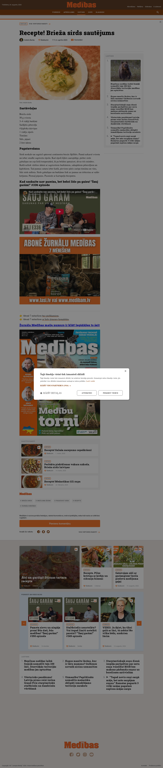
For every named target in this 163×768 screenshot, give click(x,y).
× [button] (125, 371)
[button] (81, 385)
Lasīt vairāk (90, 381)
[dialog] (81, 384)
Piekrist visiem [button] (110, 393)
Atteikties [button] (87, 393)
